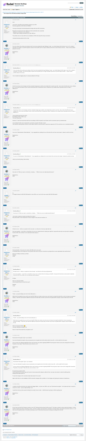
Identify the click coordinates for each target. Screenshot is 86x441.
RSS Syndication (35, 434)
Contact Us (5, 434)
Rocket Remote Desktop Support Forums (10, 12)
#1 (75, 19)
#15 (75, 312)
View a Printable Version (7, 429)
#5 (75, 104)
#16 (75, 335)
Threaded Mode (80, 17)
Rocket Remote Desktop (21, 12)
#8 (75, 169)
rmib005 (6, 195)
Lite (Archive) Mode (27, 434)
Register (17, 9)
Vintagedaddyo (13, 437)
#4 (75, 83)
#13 (75, 266)
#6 (75, 129)
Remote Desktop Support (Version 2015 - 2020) (34, 12)
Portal (72, 7)
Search (77, 7)
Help (82, 7)
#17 (75, 356)
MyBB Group (15, 436)
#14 (75, 291)
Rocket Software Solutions (12, 434)
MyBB (8, 436)
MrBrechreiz (8, 437)
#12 (75, 247)
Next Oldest (6, 425)
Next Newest (11, 425)
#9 (75, 190)
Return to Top (21, 434)
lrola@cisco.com (37, 104)
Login (13, 9)
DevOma (6, 48)
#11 (75, 226)
